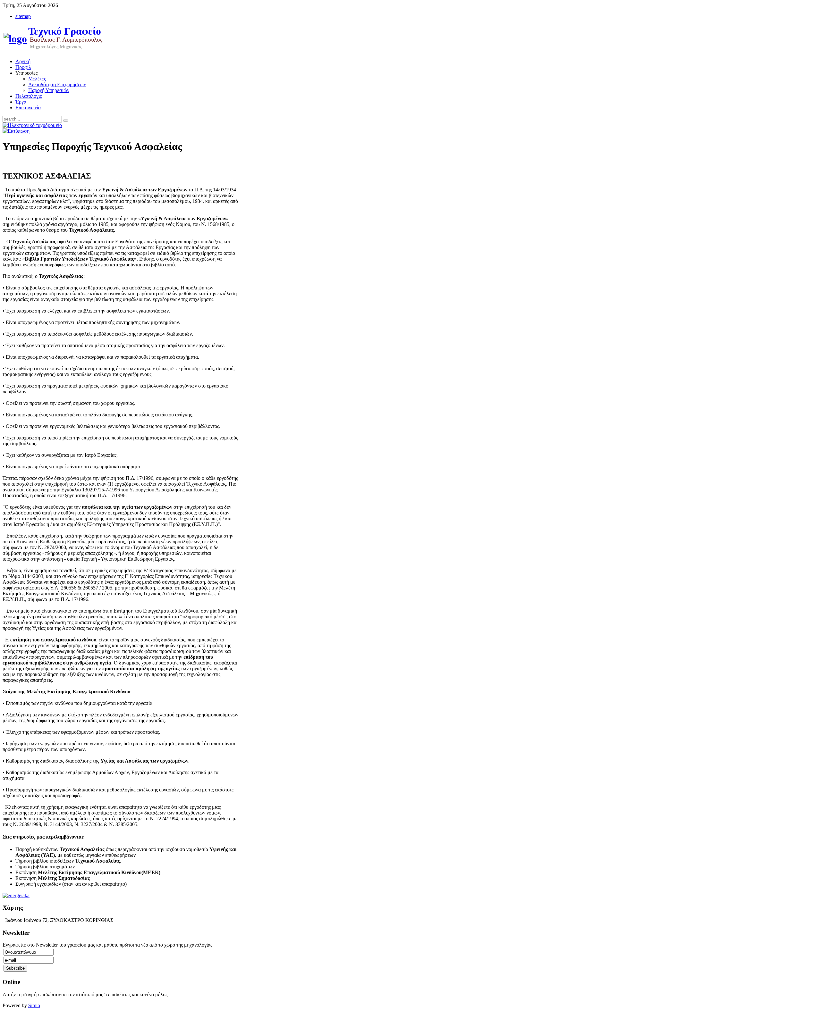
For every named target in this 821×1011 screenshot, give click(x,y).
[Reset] (65, 120)
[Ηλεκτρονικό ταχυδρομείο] (32, 125)
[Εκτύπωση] (16, 131)
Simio (34, 1005)
